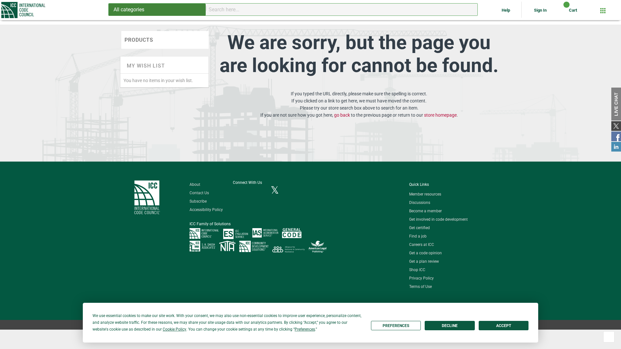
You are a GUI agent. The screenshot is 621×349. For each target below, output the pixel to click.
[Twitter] (275, 191)
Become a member (425, 211)
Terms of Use (420, 286)
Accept (503, 325)
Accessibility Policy (206, 209)
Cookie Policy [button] (174, 329)
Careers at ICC (421, 244)
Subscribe (198, 201)
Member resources (425, 194)
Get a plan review (424, 261)
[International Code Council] (23, 10)
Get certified (419, 228)
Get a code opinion (425, 253)
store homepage (440, 115)
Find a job (418, 236)
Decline (450, 325)
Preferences (396, 325)
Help (506, 10)
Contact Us (199, 193)
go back (342, 115)
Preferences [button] (305, 329)
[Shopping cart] (561, 13)
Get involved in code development (438, 219)
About (195, 184)
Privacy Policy (421, 278)
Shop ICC (417, 270)
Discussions (419, 202)
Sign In (540, 10)
